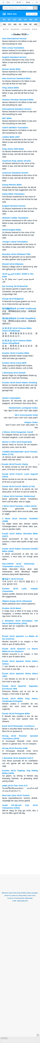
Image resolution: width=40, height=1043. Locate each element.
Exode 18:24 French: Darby (15, 464)
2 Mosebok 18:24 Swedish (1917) (17, 758)
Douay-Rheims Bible (12, 185)
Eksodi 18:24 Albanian (12, 264)
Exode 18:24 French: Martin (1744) (18, 486)
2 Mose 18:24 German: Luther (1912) (19, 506)
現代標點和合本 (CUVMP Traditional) (19, 308)
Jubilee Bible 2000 (11, 137)
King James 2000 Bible (13, 149)
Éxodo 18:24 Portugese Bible (16, 713)
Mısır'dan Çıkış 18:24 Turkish (16, 795)
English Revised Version (13, 206)
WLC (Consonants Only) (26, 415)
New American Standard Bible (16, 78)
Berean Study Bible (11, 69)
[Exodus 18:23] (3, 469)
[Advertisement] (20, 861)
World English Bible (11, 230)
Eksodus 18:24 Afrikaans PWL (16, 254)
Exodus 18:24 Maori (11, 608)
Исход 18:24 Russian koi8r (15, 748)
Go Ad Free (4, 1038)
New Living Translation (13, 48)
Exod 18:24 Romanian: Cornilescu (18, 726)
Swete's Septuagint (11, 398)
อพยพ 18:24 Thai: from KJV (15, 785)
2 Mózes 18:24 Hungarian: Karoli (17, 432)
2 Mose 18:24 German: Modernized (18, 496)
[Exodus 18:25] (37, 469)
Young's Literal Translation (15, 242)
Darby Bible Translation (13, 194)
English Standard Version (14, 57)
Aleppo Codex (31, 422)
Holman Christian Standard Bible (17, 100)
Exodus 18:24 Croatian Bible (15, 353)
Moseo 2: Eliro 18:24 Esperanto (17, 442)
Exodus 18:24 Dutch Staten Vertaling (19, 382)
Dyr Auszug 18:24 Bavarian (15, 286)
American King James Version (16, 161)
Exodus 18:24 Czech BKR (14, 363)
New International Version (14, 38)
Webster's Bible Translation (15, 218)
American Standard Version (15, 173)
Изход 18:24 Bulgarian (13, 299)
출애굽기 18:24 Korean (12, 579)
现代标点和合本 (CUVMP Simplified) (18, 318)
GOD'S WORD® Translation (15, 127)
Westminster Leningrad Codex (23, 408)
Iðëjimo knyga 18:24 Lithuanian (17, 601)
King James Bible (10, 88)
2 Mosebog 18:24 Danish (14, 373)
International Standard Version (16, 109)
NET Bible (7, 118)
